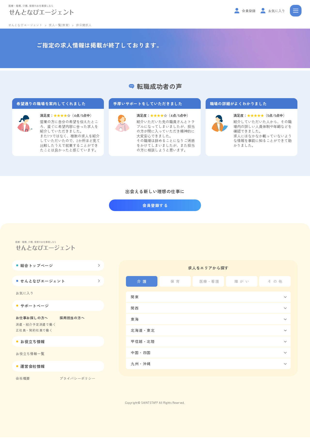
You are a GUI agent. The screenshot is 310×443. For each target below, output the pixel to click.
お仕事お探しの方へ (32, 317)
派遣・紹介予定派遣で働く (36, 324)
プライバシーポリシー (77, 378)
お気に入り (25, 293)
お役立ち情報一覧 (30, 353)
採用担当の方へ (72, 317)
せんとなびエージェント (25, 25)
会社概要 (23, 378)
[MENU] (296, 10)
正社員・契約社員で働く (34, 330)
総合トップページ (36, 265)
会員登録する (155, 205)
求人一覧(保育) (59, 25)
